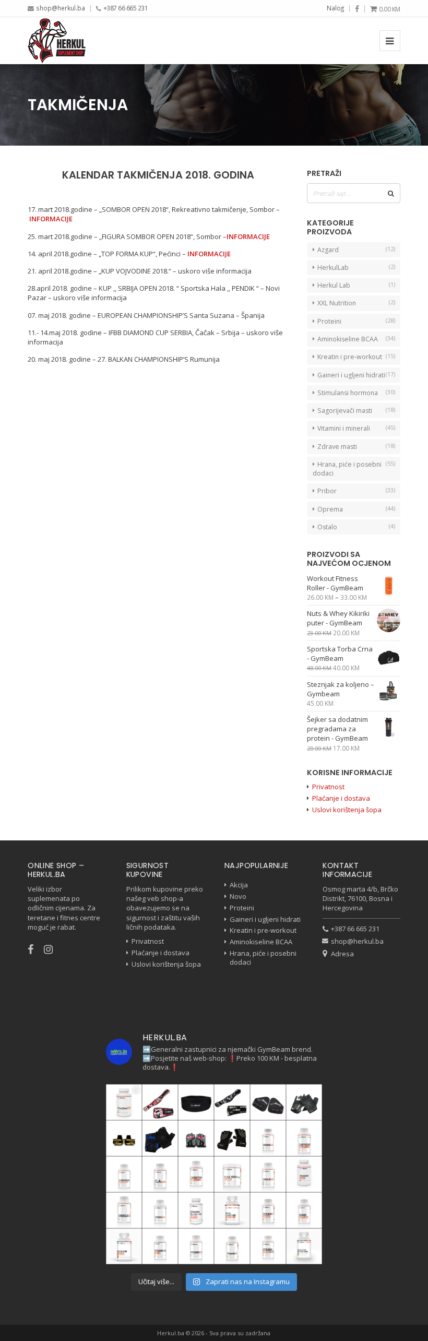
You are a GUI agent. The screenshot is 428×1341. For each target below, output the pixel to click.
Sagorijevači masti (344, 410)
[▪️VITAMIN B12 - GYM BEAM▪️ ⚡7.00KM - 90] (196, 1246)
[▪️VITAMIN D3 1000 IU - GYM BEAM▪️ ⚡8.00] (160, 1246)
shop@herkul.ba (60, 8)
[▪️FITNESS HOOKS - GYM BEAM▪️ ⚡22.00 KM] (124, 1138)
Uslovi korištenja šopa (347, 809)
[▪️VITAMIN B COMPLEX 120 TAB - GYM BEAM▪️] (268, 1210)
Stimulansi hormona (347, 392)
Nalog (335, 8)
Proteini (329, 321)
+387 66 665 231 (125, 8)
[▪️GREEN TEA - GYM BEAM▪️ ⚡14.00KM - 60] (268, 1138)
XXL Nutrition (336, 303)
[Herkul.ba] (57, 40)
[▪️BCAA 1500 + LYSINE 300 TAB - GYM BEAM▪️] (232, 1174)
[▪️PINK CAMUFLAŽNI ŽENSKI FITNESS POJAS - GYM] (160, 1102)
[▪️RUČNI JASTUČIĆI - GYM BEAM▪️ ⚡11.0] (268, 1102)
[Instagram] (53, 949)
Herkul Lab (333, 285)
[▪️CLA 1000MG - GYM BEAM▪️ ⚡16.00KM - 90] (160, 1174)
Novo (238, 896)
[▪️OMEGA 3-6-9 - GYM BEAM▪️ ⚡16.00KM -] (268, 1174)
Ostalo (327, 527)
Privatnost (328, 786)
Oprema (330, 509)
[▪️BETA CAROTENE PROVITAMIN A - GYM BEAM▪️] (232, 1210)
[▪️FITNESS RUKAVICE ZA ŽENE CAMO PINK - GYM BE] (196, 1138)
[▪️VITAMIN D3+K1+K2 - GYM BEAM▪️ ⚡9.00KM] (124, 1246)
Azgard (328, 249)
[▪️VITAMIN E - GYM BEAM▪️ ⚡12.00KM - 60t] (232, 1246)
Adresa (342, 953)
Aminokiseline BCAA (347, 339)
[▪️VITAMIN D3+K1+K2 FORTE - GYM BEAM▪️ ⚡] (196, 1210)
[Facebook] (357, 9)
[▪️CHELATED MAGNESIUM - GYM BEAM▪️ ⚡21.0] (304, 1246)
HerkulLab (333, 267)
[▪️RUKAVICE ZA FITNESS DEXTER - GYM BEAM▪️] (160, 1138)
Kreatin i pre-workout (349, 356)
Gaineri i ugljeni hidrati (351, 375)
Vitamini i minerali (343, 428)
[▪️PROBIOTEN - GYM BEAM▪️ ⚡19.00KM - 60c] (160, 1210)
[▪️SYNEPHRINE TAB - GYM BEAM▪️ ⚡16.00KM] (124, 1174)
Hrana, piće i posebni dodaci (347, 469)
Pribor (327, 490)
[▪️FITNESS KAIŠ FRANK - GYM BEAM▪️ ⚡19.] (196, 1102)
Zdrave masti (337, 446)
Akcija (239, 884)
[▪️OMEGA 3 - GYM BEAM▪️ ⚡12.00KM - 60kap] (124, 1210)
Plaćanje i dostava (341, 798)
